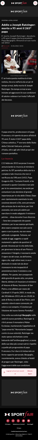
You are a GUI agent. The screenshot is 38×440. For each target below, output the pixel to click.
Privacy (19, 428)
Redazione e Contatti (19, 424)
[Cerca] (35, 3)
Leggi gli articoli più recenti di (19, 372)
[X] (18, 420)
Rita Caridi (6, 46)
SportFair (5, 20)
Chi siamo (7, 424)
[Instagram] (13, 420)
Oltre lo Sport (13, 20)
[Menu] (3, 3)
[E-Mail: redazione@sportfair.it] (28, 420)
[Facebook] (8, 420)
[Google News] (23, 420)
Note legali (30, 424)
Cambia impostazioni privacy (19, 431)
